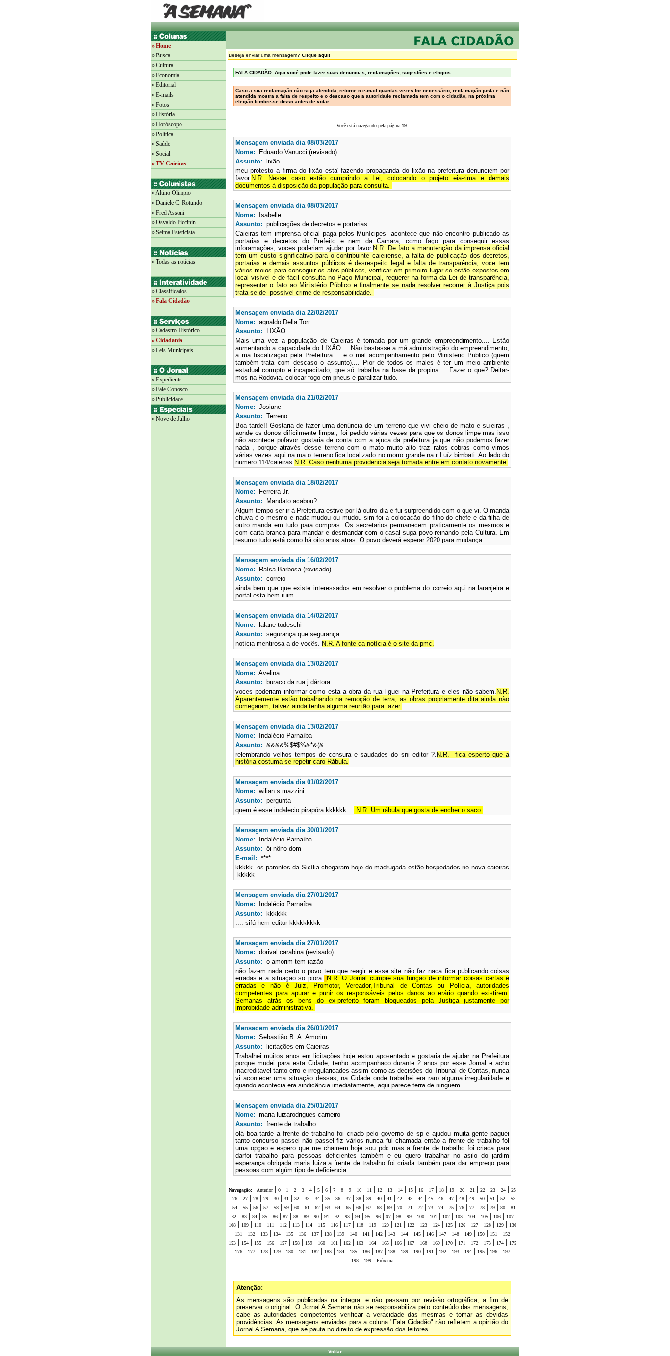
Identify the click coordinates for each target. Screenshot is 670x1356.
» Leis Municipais (172, 350)
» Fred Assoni (168, 212)
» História (163, 114)
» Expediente (166, 379)
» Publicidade (167, 399)
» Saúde (161, 143)
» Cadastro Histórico (176, 330)
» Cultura (162, 65)
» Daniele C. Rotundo (177, 202)
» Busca (161, 55)
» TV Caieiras (169, 163)
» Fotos (160, 104)
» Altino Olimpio (171, 193)
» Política (162, 134)
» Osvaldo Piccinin (174, 222)
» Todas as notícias (173, 261)
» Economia (165, 75)
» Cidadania (167, 340)
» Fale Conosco (170, 389)
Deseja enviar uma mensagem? (279, 55)
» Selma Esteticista (173, 232)
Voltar (335, 1351)
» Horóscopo (167, 124)
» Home (161, 45)
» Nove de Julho (171, 418)
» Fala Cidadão (171, 301)
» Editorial (164, 84)
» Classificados (169, 291)
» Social (161, 153)
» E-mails (163, 94)
